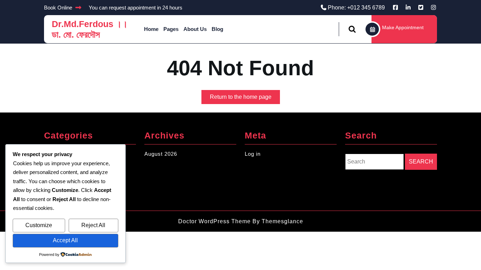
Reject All (93, 225)
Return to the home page (245, 99)
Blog (217, 29)
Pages (171, 29)
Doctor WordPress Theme (214, 221)
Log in (253, 154)
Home (151, 29)
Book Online (58, 8)
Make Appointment (403, 27)
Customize (38, 225)
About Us (195, 29)
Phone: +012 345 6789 (356, 8)
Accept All (65, 240)
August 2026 (160, 154)
